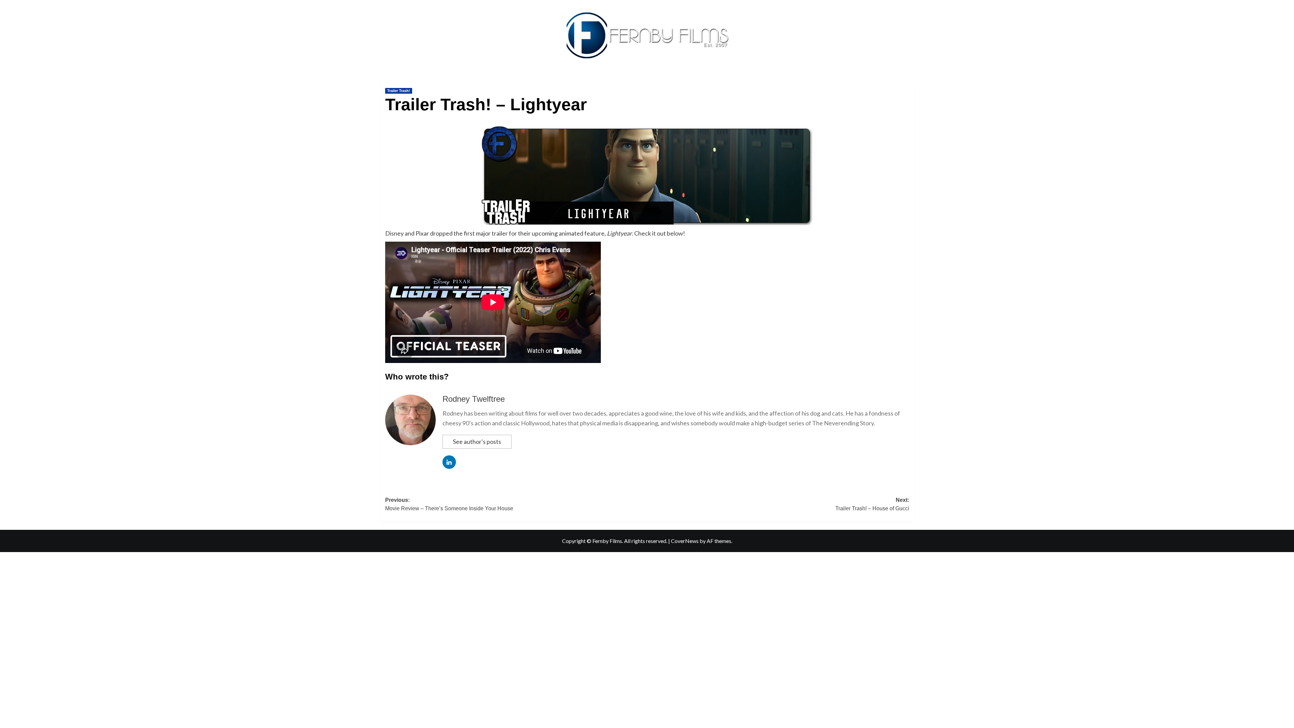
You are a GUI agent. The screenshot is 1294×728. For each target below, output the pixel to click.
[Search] (910, 80)
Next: (872, 504)
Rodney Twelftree (473, 398)
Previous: (449, 504)
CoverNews (685, 541)
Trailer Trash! (398, 91)
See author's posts (477, 441)
